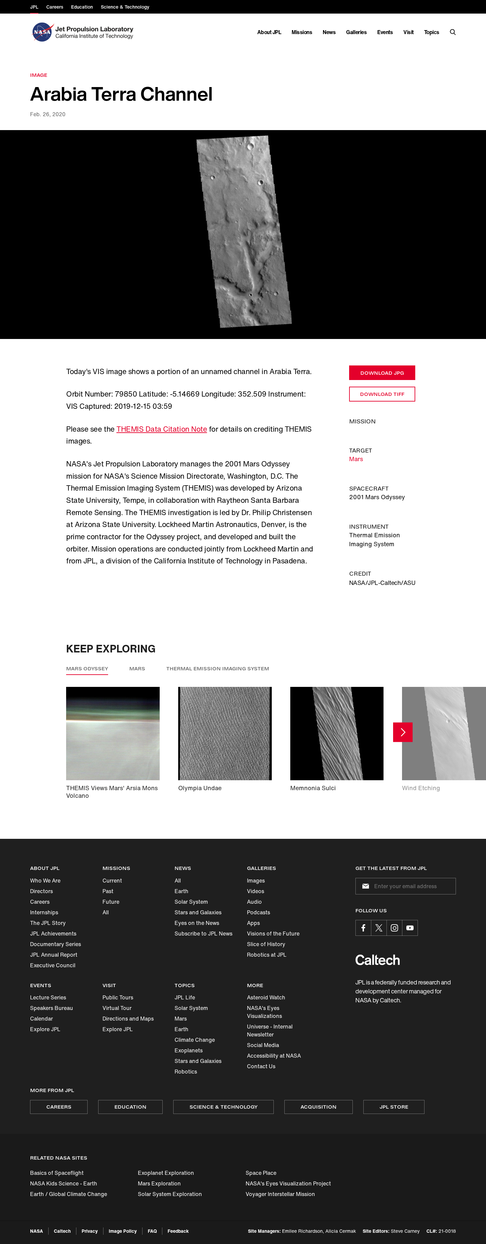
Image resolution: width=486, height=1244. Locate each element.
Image (38, 75)
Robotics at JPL (267, 955)
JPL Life (185, 997)
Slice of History (266, 944)
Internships (44, 912)
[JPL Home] (96, 32)
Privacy (90, 1230)
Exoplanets (189, 1050)
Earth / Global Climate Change (68, 1194)
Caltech (62, 1230)
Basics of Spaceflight (57, 1173)
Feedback (178, 1230)
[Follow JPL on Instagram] (394, 928)
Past (107, 891)
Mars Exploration (159, 1183)
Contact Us (261, 1066)
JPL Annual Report (53, 955)
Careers (40, 902)
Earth (181, 891)
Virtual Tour (117, 1008)
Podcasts (258, 912)
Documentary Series (55, 944)
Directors (41, 891)
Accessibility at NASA (274, 1056)
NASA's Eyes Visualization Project (288, 1183)
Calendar (41, 1019)
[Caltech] (377, 959)
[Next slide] (403, 732)
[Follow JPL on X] (379, 928)
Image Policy (123, 1230)
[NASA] (42, 32)
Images (256, 881)
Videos (255, 891)
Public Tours (117, 997)
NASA (36, 1230)
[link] (243, 234)
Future (110, 902)
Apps (253, 923)
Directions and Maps (128, 1019)
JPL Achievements (53, 933)
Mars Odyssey (87, 668)
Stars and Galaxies (198, 912)
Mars (356, 459)
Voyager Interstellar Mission (280, 1194)
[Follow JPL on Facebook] (363, 928)
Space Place (261, 1173)
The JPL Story (48, 923)
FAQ (152, 1230)
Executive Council (52, 965)
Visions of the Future (273, 933)
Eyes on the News (197, 923)
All (105, 912)
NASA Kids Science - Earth (63, 1183)
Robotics (186, 1072)
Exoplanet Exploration (166, 1173)
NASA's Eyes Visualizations (264, 1012)
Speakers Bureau (51, 1008)
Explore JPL (45, 1029)
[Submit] (364, 886)
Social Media (263, 1045)
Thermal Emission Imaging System (217, 668)
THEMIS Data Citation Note (161, 429)
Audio (254, 902)
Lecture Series (48, 997)
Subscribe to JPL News (203, 933)
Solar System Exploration (170, 1194)
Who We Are (45, 881)
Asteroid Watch (266, 997)
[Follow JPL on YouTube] (410, 928)
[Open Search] (453, 32)
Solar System (191, 902)
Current (112, 881)
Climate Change (195, 1040)
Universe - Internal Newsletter (270, 1030)
